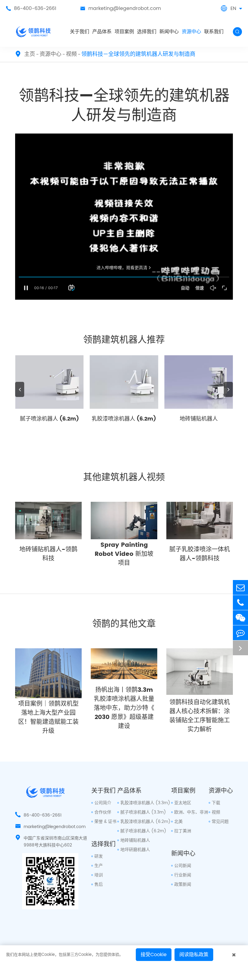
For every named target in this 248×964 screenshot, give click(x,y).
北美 (178, 821)
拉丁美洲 (182, 830)
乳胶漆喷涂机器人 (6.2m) (124, 418)
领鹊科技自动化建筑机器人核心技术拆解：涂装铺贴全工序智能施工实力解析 (199, 716)
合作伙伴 (102, 812)
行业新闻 (182, 875)
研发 (98, 856)
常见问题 (220, 821)
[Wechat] (240, 617)
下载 (216, 802)
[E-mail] (240, 587)
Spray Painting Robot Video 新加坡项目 (124, 554)
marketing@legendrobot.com (120, 8)
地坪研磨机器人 (135, 849)
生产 (98, 865)
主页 (29, 54)
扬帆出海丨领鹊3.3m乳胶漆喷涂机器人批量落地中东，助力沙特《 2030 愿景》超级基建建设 (124, 708)
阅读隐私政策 (193, 955)
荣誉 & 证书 (105, 821)
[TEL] (240, 602)
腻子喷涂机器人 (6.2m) (49, 418)
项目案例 (124, 32)
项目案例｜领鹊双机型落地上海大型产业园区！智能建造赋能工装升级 (48, 718)
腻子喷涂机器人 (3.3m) (143, 812)
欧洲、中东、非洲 (191, 812)
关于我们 (79, 32)
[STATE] (240, 647)
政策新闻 (182, 884)
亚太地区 (182, 802)
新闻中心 (169, 32)
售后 (98, 884)
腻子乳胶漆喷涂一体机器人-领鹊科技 (199, 554)
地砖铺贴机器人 (199, 418)
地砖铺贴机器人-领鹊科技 (48, 554)
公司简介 (102, 802)
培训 (98, 875)
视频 (71, 54)
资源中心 (191, 32)
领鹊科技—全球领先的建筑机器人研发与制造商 (138, 54)
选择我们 (146, 32)
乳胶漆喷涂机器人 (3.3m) (145, 802)
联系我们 (214, 32)
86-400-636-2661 (31, 8)
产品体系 (102, 32)
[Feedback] (240, 632)
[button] (19, 389)
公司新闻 (182, 865)
